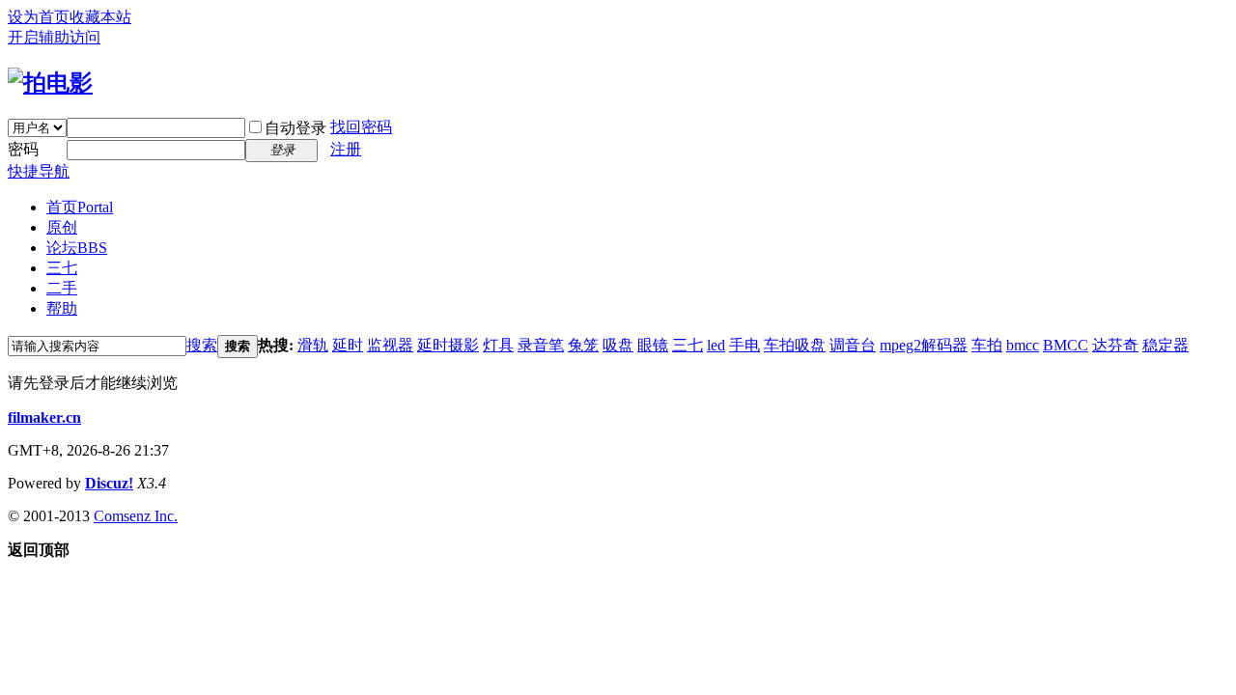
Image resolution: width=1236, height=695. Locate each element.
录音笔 (541, 345)
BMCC (1065, 345)
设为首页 (39, 17)
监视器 (390, 345)
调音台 (852, 345)
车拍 (986, 345)
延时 (347, 345)
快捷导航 (39, 171)
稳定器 (1165, 345)
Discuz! (109, 483)
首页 (79, 207)
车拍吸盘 (795, 345)
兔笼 (583, 345)
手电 (744, 345)
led (716, 345)
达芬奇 (1115, 345)
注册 (345, 149)
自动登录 (295, 128)
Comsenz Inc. (136, 516)
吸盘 (618, 345)
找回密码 (361, 127)
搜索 (201, 345)
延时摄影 (448, 345)
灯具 (498, 345)
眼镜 (652, 345)
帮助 (61, 308)
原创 (61, 227)
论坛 (76, 247)
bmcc (1022, 345)
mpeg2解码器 (924, 345)
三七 (61, 268)
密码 (23, 149)
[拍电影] (50, 83)
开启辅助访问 (54, 37)
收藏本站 (100, 17)
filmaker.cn (44, 417)
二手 (61, 288)
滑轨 (312, 345)
